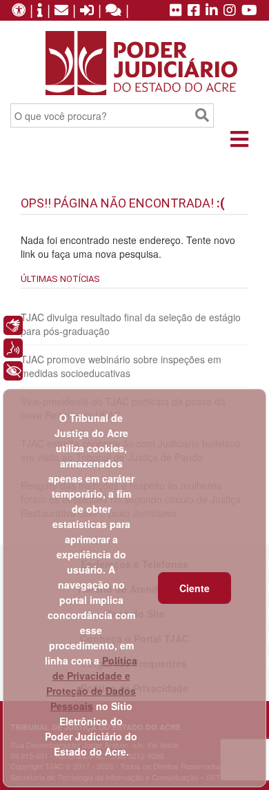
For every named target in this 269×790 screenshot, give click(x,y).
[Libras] (13, 325)
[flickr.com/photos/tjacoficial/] (175, 11)
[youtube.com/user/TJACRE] (249, 11)
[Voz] (13, 348)
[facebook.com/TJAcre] (193, 11)
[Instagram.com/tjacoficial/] (229, 11)
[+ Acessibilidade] (13, 371)
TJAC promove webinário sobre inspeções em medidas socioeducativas (121, 366)
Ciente (194, 588)
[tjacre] (211, 11)
